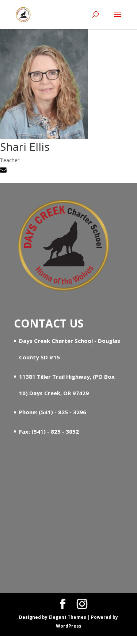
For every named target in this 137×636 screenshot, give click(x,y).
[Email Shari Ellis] (4, 171)
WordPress (68, 626)
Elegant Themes (67, 617)
